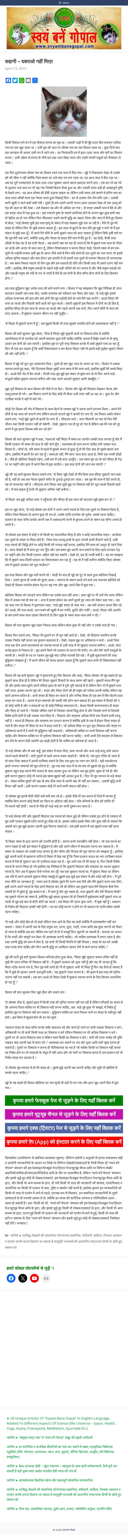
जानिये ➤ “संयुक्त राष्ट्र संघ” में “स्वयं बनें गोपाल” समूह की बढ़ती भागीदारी (50, 1437)
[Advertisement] (32, 1348)
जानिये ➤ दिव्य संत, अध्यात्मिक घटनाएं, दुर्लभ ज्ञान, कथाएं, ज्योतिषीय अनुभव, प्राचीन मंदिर (59, 1509)
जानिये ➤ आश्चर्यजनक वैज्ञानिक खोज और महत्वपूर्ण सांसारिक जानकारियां (50, 1480)
